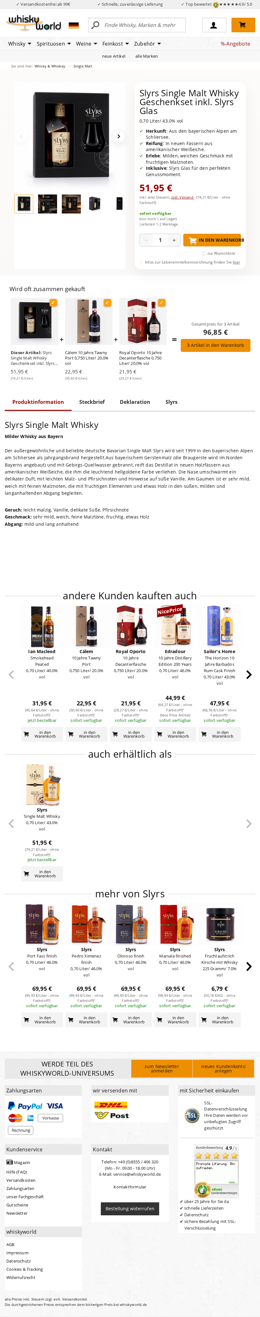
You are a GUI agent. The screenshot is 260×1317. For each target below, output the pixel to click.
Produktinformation (38, 401)
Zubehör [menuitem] (144, 43)
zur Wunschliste (221, 253)
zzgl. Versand (182, 197)
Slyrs (172, 401)
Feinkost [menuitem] (112, 43)
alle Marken (146, 56)
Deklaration (135, 401)
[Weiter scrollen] (249, 674)
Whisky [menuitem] (16, 43)
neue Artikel (113, 56)
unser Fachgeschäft (25, 1196)
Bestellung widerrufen (130, 1209)
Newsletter (17, 1213)
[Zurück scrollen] (11, 674)
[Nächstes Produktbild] (118, 136)
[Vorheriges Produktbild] (21, 136)
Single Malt (83, 66)
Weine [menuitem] (83, 43)
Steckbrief (92, 401)
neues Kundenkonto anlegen (223, 1068)
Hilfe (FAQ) (16, 1172)
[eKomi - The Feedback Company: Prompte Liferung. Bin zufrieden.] (216, 1171)
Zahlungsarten (20, 1188)
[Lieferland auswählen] (73, 25)
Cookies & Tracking (24, 1269)
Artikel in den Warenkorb (215, 345)
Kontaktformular (130, 1187)
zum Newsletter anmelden (162, 1068)
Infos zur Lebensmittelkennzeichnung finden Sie (192, 262)
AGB (10, 1244)
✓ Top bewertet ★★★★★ (216, 4)
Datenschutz (18, 1261)
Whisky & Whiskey (50, 66)
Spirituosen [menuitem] (51, 43)
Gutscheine (17, 1205)
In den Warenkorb (220, 240)
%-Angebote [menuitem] (235, 43)
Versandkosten (21, 1180)
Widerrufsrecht (21, 1277)
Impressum (17, 1253)
